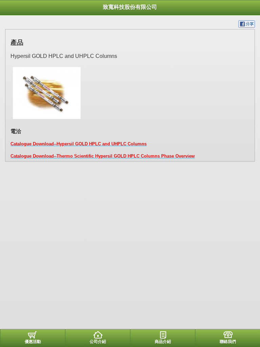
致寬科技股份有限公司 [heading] (130, 7)
